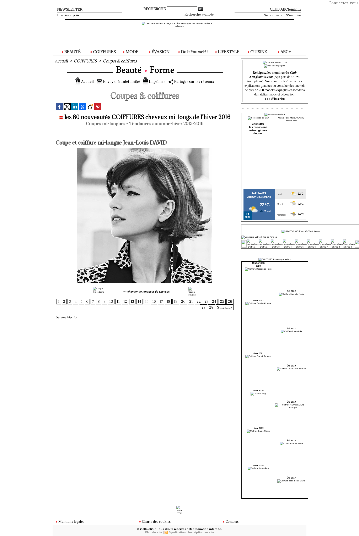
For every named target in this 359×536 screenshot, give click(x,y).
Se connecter (274, 15)
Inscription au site (201, 532)
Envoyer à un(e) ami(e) (121, 81)
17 (161, 301)
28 (211, 307)
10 (111, 301)
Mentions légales (71, 521)
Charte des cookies (156, 521)
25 (222, 301)
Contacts (232, 521)
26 (230, 301)
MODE (131, 51)
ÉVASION (160, 51)
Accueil (61, 61)
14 (139, 301)
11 (118, 301)
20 (183, 301)
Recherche (155, 9)
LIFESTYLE (228, 51)
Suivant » (224, 307)
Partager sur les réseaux (193, 81)
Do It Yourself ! (194, 51)
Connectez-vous (343, 2)
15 (147, 301)
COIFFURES (104, 51)
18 (168, 301)
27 (203, 307)
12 (125, 301)
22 (199, 301)
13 (132, 301)
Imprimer (156, 81)
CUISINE (258, 51)
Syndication (177, 532)
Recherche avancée (199, 14)
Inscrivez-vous (68, 15)
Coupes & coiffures (120, 61)
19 (175, 301)
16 (154, 301)
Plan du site (153, 532)
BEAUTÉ (72, 51)
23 (206, 301)
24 (214, 301)
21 (191, 301)
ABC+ (285, 51)
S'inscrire (293, 15)
